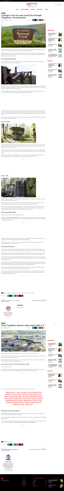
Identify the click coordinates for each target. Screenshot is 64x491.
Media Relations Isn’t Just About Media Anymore (52, 34)
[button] (61, 5)
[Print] (22, 296)
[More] (45, 20)
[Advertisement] (23, 102)
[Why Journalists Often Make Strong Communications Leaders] (60, 39)
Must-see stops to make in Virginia (39, 300)
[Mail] (59, 5)
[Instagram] (55, 5)
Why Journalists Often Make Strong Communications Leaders (52, 39)
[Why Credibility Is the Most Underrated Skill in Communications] (60, 55)
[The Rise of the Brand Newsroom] (60, 45)
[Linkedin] (57, 5)
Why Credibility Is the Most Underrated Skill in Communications (52, 55)
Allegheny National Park (9, 61)
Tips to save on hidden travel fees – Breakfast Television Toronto (10, 301)
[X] (35, 20)
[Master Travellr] (1, 20)
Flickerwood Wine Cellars (12, 217)
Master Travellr (8, 312)
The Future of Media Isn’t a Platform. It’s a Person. (52, 50)
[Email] (20, 296)
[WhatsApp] (38, 20)
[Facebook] (33, 20)
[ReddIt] (42, 20)
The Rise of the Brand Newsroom (52, 45)
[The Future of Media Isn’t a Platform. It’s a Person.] (60, 50)
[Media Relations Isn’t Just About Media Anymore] (60, 34)
